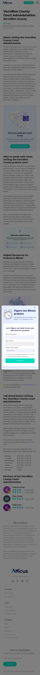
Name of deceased (10, 334)
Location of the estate (11, 347)
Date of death (9, 341)
